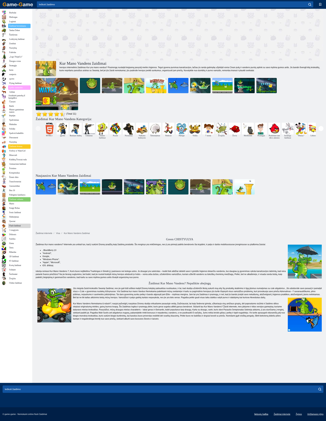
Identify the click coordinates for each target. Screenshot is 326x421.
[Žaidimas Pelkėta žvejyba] (178, 85)
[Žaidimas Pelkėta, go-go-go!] (244, 85)
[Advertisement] (107, 34)
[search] (309, 4)
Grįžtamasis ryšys (315, 414)
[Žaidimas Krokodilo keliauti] (266, 85)
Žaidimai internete (282, 414)
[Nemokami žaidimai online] (18, 4)
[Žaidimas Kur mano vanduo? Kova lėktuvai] (222, 85)
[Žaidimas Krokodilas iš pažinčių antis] (90, 85)
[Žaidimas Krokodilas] (156, 85)
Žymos (299, 414)
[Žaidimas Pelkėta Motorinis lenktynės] (134, 85)
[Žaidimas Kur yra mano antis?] (57, 94)
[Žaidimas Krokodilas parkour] (112, 85)
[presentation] (38, 128)
